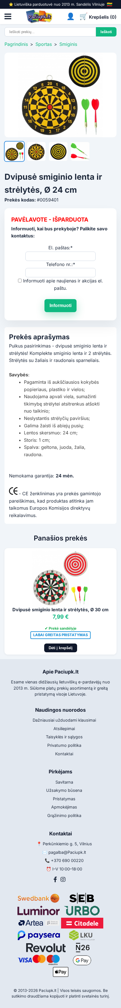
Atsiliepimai (64, 728)
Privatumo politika (64, 745)
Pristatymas (64, 798)
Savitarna (64, 782)
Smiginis (68, 44)
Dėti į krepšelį (61, 648)
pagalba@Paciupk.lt (67, 852)
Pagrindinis (16, 44)
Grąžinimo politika (64, 815)
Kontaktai (64, 753)
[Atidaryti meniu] (8, 16)
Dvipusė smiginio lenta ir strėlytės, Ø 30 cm (60, 609)
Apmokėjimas (64, 807)
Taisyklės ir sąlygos (64, 736)
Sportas (43, 44)
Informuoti (60, 305)
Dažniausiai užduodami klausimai (64, 720)
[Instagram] (63, 879)
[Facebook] (55, 879)
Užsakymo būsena (64, 790)
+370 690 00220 (67, 860)
